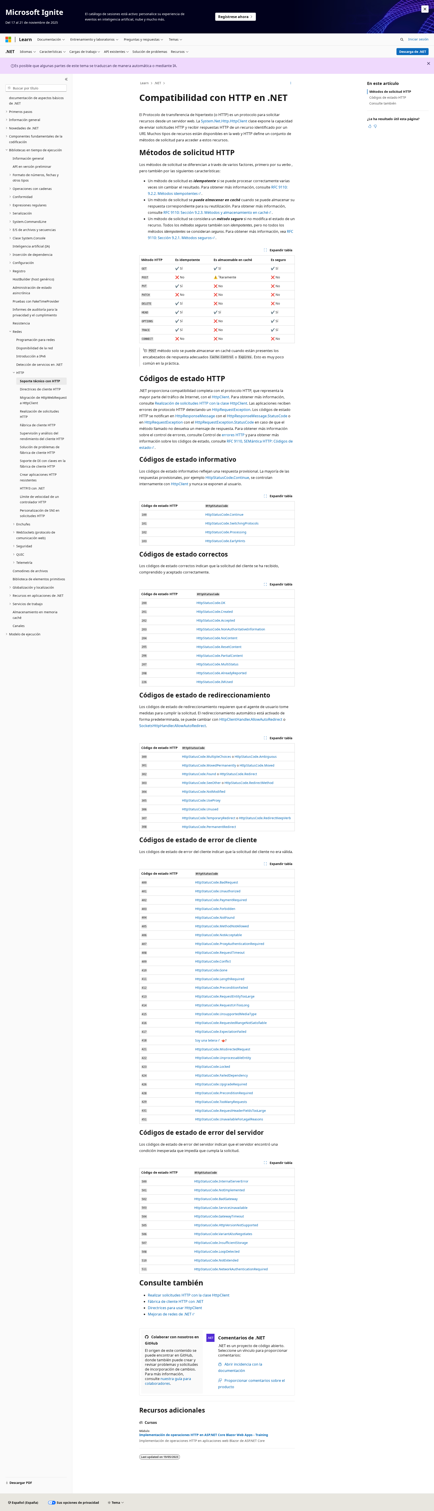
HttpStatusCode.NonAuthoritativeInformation (230, 629)
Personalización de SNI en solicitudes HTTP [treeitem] (39, 513)
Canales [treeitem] (19, 626)
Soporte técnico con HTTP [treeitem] (40, 381)
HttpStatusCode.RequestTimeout (220, 952)
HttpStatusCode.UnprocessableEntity (223, 1058)
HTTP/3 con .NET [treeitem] (32, 488)
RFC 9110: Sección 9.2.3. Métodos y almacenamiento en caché (215, 212)
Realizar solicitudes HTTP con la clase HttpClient (188, 1295)
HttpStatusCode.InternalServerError (221, 1181)
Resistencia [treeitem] (21, 323)
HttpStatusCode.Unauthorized (218, 891)
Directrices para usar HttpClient (175, 1307)
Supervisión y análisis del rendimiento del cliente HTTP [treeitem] (42, 436)
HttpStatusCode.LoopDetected (217, 1251)
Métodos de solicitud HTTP (390, 91)
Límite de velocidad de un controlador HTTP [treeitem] (39, 499)
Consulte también (382, 103)
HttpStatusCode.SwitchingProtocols (232, 523)
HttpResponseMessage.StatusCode (257, 415)
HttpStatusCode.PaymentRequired (221, 900)
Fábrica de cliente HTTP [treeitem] (37, 425)
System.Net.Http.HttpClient (224, 121)
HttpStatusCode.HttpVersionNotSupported (226, 1225)
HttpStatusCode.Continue (227, 477)
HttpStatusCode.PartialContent (219, 655)
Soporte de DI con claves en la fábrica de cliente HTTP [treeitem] (43, 464)
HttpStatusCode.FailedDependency (221, 1075)
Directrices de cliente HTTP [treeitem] (40, 389)
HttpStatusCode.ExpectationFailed (220, 1031)
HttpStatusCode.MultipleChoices (206, 756)
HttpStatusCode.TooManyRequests (221, 1102)
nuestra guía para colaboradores (168, 1381)
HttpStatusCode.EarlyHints (225, 541)
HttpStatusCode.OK (210, 603)
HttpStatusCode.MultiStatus (217, 664)
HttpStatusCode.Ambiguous (256, 756)
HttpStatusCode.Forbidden (215, 909)
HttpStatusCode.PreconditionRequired (224, 1093)
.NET (157, 83)
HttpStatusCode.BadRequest (216, 882)
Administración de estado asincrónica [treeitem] (32, 290)
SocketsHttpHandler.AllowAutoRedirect (172, 725)
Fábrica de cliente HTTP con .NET (175, 1301)
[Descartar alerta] (425, 9)
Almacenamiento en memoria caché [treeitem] (35, 615)
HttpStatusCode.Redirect (238, 774)
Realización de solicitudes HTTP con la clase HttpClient (201, 403)
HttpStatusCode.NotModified (203, 791)
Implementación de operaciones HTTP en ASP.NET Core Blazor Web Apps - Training (203, 1435)
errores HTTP (233, 434)
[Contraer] (66, 79)
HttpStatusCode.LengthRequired (219, 979)
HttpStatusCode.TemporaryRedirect (208, 818)
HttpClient (220, 396)
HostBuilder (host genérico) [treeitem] (33, 279)
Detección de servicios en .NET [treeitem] (39, 364)
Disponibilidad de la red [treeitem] (34, 348)
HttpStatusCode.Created (214, 611)
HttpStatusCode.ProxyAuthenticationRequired (229, 944)
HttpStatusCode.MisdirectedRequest (222, 1049)
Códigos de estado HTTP (387, 97)
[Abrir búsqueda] (401, 39)
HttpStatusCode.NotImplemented (219, 1190)
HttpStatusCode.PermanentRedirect (209, 827)
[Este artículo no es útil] (375, 126)
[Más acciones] (291, 83)
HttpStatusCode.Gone (211, 970)
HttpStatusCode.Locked (212, 1066)
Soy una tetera (206, 1040)
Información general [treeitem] (28, 158)
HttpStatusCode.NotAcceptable (218, 935)
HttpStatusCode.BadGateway (216, 1199)
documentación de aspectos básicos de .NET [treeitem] (36, 101)
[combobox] (36, 88)
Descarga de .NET (412, 51)
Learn (144, 83)
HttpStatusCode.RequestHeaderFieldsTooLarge (230, 1110)
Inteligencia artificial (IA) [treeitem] (31, 246)
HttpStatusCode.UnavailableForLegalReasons (229, 1119)
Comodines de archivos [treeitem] (30, 571)
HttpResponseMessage (195, 415)
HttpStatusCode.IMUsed (214, 682)
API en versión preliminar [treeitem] (32, 166)
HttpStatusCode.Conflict (213, 961)
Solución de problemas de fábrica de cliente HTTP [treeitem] (39, 450)
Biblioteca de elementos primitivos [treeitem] (39, 579)
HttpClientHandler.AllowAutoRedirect (250, 719)
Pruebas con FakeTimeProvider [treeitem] (36, 301)
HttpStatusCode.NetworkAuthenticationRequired (231, 1269)
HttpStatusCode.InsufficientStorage (221, 1243)
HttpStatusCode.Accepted (215, 620)
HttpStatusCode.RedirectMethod (249, 783)
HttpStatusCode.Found (199, 774)
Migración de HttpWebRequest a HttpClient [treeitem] (43, 400)
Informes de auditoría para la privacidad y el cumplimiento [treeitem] (35, 312)
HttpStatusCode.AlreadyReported (221, 673)
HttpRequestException (231, 409)
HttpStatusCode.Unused (200, 809)
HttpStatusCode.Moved (257, 765)
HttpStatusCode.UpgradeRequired (221, 1084)
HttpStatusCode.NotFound (215, 917)
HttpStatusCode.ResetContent (218, 647)
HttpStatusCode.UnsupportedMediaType (226, 1014)
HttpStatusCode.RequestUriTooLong (222, 1005)
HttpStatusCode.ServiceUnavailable (221, 1208)
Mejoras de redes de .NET (169, 1314)
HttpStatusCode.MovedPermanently (209, 765)
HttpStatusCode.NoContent (216, 638)
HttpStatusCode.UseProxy (201, 800)
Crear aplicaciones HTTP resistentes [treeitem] (38, 477)
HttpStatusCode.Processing (225, 532)
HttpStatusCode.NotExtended (216, 1260)
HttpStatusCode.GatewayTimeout (219, 1216)
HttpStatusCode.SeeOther (201, 783)
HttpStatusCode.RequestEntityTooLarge (225, 996)
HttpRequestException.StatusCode (224, 422)
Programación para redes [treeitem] (35, 340)
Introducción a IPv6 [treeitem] (31, 356)
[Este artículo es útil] (370, 126)
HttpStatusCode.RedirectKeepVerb (265, 818)
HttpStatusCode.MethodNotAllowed (222, 926)
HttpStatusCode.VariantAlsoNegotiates (223, 1234)
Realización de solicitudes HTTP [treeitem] (39, 414)
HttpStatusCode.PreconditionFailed (221, 987)
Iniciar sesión (418, 39)
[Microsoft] (8, 39)
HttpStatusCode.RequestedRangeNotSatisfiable (231, 1023)
